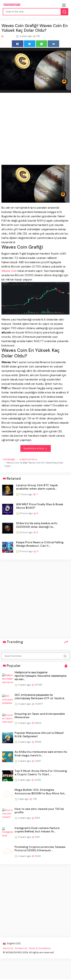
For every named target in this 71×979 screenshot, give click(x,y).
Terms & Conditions (40, 948)
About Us (8, 948)
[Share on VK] (53, 43)
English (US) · (14, 943)
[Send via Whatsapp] (41, 43)
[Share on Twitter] (29, 43)
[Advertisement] (35, 129)
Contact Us (21, 948)
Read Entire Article (34, 448)
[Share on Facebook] (17, 43)
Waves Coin (9, 271)
